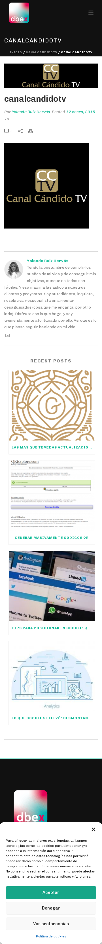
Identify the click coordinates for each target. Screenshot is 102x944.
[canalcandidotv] (51, 76)
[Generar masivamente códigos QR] (52, 495)
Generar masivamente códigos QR (52, 538)
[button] (93, 829)
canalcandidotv (41, 52)
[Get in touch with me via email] (7, 336)
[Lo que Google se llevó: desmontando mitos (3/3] (52, 676)
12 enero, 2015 (80, 111)
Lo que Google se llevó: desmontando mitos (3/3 (53, 718)
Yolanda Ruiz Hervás (31, 111)
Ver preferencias (51, 923)
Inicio (16, 52)
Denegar (51, 908)
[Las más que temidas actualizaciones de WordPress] (52, 405)
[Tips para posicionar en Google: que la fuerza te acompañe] (52, 586)
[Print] (33, 131)
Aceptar (51, 892)
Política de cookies (51, 936)
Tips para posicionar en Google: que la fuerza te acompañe (53, 628)
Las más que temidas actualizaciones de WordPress (53, 447)
